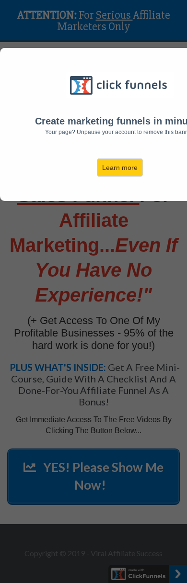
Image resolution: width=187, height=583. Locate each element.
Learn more (120, 167)
